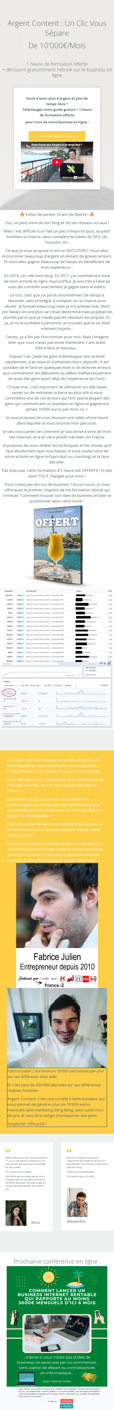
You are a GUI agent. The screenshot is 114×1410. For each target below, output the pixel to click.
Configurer (52, 1401)
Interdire (68, 1401)
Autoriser (67, 1406)
